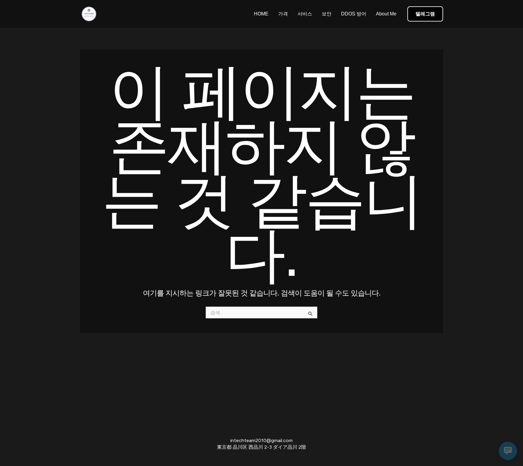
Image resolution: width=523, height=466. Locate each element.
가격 (283, 13)
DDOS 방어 (353, 13)
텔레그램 (425, 14)
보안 (326, 13)
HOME (261, 13)
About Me (386, 13)
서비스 (305, 13)
